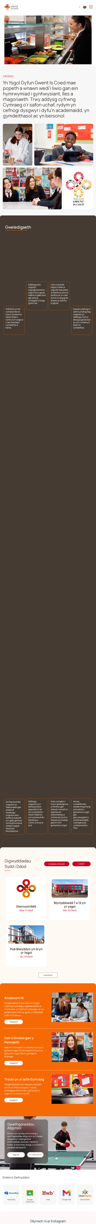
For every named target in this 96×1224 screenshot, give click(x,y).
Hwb (48, 1199)
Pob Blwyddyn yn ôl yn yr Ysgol (26, 951)
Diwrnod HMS (26, 906)
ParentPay (11, 1199)
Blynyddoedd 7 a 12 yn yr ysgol (70, 904)
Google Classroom (30, 1200)
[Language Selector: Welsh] (82, 7)
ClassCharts (85, 1199)
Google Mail (66, 1199)
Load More (48, 975)
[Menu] (90, 6)
